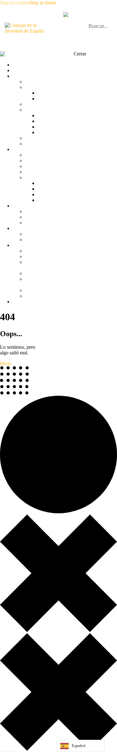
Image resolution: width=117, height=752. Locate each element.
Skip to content (15, 2)
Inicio (5, 363)
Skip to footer (43, 2)
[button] (108, 39)
